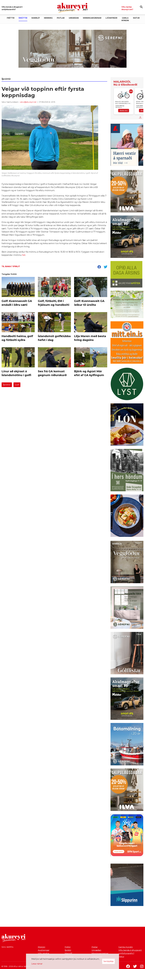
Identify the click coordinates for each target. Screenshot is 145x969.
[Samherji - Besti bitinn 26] (127, 516)
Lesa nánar (37, 963)
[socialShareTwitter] (105, 267)
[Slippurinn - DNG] (127, 885)
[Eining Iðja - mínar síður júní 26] (127, 343)
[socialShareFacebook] (99, 267)
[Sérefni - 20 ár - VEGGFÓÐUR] (72, 49)
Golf (17, 384)
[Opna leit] (141, 7)
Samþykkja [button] (108, 961)
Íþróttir (7, 384)
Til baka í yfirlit (11, 266)
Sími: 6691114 (7, 947)
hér (24, 255)
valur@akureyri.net (28, 102)
